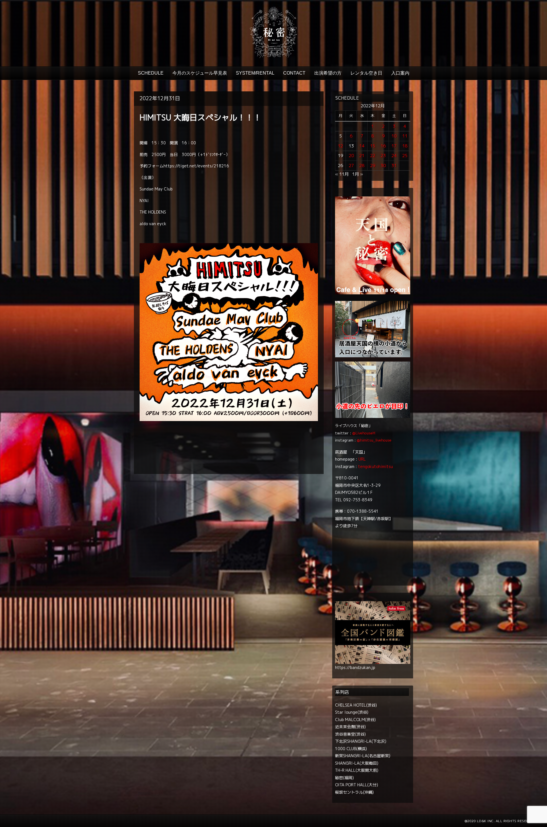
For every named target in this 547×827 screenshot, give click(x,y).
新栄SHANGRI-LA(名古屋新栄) (362, 755)
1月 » (357, 174)
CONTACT (294, 73)
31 (394, 166)
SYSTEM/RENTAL (255, 73)
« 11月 (342, 174)
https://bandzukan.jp (355, 667)
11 (404, 136)
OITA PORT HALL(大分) (356, 784)
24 (394, 156)
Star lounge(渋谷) (351, 712)
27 (351, 166)
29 (372, 166)
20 (351, 156)
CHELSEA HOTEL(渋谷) (356, 705)
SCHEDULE (151, 73)
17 (394, 146)
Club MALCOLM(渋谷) (355, 719)
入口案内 (400, 73)
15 (372, 146)
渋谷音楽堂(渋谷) (350, 734)
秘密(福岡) (344, 777)
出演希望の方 (328, 73)
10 (394, 136)
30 (383, 166)
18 (404, 146)
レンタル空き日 (366, 73)
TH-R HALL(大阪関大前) (356, 770)
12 (340, 146)
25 (404, 156)
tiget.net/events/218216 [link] (196, 166)
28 (361, 166)
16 (383, 146)
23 (383, 156)
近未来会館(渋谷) (350, 726)
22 (372, 156)
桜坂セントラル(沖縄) (354, 792)
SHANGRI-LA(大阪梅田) (356, 763)
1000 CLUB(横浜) (351, 748)
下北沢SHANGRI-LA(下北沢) (360, 741)
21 (361, 156)
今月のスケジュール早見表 (199, 73)
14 (361, 146)
